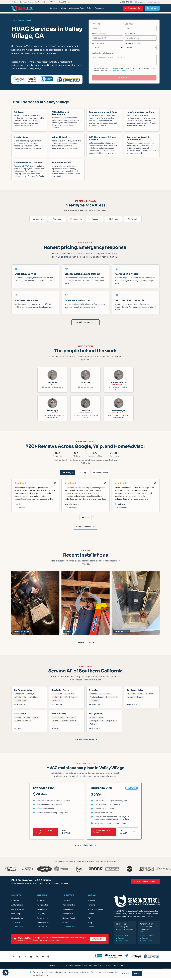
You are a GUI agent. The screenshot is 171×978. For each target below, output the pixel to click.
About (63, 8)
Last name (129, 24)
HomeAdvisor (102, 472)
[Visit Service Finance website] (146, 869)
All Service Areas (69, 927)
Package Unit (42, 918)
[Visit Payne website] (129, 869)
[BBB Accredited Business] (46, 79)
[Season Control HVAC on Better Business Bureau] (98, 956)
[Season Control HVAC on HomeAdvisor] (114, 956)
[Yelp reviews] (32, 79)
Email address (130, 33)
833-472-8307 (123, 935)
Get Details (66, 831)
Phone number (98, 33)
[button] (6, 973)
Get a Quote (152, 8)
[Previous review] (77, 517)
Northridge (113, 219)
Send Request (124, 78)
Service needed (99, 43)
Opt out (125, 974)
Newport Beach (68, 918)
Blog (90, 923)
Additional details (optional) (103, 53)
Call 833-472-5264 (147, 881)
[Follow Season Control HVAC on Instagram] (13, 956)
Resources (99, 8)
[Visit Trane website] (61, 869)
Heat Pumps (16, 914)
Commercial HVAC (44, 923)
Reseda (95, 219)
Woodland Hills (76, 219)
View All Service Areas (84, 740)
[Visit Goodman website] (112, 869)
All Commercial (43, 927)
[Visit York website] (95, 869)
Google (69, 472)
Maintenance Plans (76, 8)
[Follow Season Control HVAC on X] (25, 956)
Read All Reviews (83, 526)
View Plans (97, 939)
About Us (92, 900)
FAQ (89, 918)
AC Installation (17, 905)
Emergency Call (134, 8)
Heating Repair (17, 918)
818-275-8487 (147, 935)
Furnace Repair (17, 909)
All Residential (17, 927)
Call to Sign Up (45, 831)
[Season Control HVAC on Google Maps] (48, 956)
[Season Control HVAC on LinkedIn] (42, 956)
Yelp (84, 472)
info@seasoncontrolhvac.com (148, 2)
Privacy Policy (113, 70)
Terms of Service (127, 70)
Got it (136, 974)
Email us (121, 938)
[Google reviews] (18, 79)
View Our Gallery (83, 642)
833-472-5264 (127, 2)
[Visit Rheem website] (78, 869)
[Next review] (93, 517)
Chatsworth (132, 219)
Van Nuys (57, 219)
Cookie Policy (41, 975)
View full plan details (84, 845)
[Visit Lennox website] (27, 869)
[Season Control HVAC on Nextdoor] (31, 956)
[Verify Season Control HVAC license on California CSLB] (152, 956)
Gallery (90, 8)
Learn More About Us (84, 322)
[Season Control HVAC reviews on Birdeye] (133, 956)
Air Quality (15, 923)
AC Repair (15, 900)
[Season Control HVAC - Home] (22, 8)
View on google (21, 507)
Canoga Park (38, 219)
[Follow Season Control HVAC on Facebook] (19, 956)
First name (96, 24)
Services (53, 8)
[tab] (83, 517)
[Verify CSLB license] (68, 79)
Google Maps (123, 941)
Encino (65, 923)
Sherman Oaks (68, 909)
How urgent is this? (133, 43)
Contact (91, 914)
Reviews (91, 905)
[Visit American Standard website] (10, 869)
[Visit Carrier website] (44, 869)
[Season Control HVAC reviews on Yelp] (36, 956)
